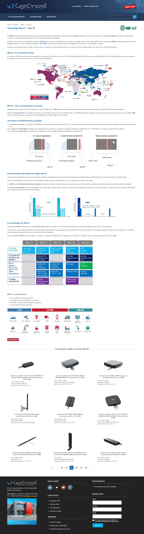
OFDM (113, 41)
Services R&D (54, 504)
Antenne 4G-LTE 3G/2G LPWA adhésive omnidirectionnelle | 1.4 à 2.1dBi (70, 415)
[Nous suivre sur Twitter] (56, 487)
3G (40, 226)
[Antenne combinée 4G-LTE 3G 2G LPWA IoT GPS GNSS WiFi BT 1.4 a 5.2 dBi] (70, 364)
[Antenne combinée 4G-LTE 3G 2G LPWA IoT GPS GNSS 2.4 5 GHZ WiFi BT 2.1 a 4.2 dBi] (113, 403)
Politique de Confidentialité (58, 525)
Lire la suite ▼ (13, 339)
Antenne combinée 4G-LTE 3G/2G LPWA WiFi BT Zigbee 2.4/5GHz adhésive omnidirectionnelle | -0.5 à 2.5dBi (27, 377)
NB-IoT (22, 28)
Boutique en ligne (55, 511)
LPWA (75, 36)
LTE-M (15, 236)
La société (76, 6)
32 (86, 468)
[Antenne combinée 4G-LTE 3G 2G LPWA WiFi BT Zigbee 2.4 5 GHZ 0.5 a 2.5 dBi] (27, 364)
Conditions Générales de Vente (60, 529)
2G (37, 226)
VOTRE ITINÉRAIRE (22, 523)
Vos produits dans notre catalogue (105, 486)
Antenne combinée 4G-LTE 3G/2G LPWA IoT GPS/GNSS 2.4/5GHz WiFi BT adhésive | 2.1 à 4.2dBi (113, 416)
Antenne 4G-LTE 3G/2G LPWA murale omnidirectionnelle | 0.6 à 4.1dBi (27, 415)
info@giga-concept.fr (30, 496)
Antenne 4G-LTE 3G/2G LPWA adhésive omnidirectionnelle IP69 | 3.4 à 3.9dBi (113, 453)
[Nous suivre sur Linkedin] (50, 487)
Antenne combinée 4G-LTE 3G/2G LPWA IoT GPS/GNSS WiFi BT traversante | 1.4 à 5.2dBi (70, 376)
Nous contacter (91, 6)
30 (81, 468)
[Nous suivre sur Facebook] (70, 487)
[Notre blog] (130, 6)
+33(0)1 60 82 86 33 (16, 496)
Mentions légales (55, 522)
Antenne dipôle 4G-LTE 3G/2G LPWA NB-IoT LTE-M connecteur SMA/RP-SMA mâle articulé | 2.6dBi (70, 453)
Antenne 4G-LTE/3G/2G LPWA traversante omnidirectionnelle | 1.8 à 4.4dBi (113, 376)
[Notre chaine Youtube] (63, 487)
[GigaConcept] (26, 5)
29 (76, 468)
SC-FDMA (43, 43)
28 (71, 468)
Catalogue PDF (55, 501)
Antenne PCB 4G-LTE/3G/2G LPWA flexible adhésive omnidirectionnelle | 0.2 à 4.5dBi (27, 453)
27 (67, 468)
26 (62, 468)
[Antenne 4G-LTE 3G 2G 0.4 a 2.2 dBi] (27, 403)
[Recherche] (135, 17)
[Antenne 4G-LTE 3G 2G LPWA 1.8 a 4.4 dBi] (113, 364)
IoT (13, 36)
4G (44, 226)
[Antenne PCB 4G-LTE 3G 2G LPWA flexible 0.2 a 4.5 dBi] (27, 441)
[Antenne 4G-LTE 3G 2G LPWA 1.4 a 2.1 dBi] (70, 403)
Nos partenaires (55, 507)
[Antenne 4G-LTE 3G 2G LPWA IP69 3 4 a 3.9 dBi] (113, 441)
